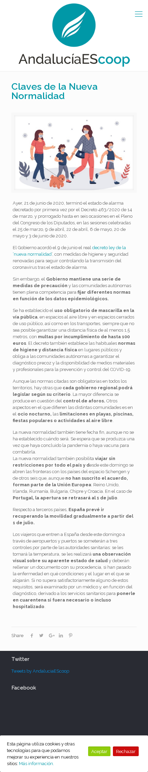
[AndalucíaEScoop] (74, 35)
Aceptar (99, 751)
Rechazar (126, 751)
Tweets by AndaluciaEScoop (40, 671)
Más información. (36, 763)
